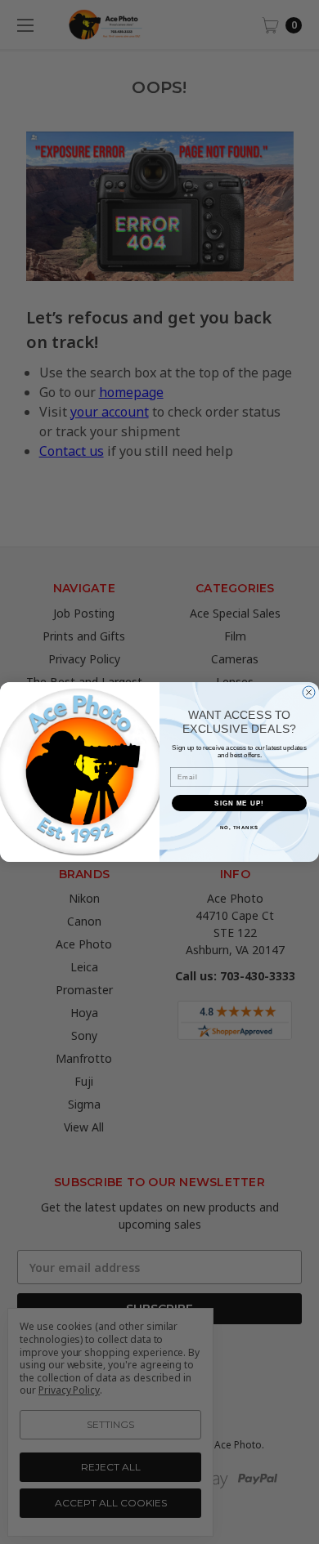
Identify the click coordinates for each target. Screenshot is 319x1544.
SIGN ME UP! (239, 802)
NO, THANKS (239, 827)
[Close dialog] (309, 692)
